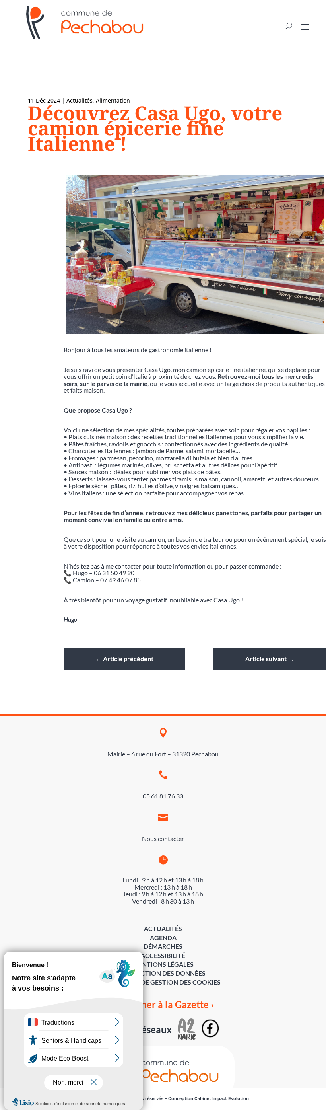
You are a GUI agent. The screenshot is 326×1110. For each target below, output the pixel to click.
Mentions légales (163, 964)
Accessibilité (163, 955)
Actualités (79, 100)
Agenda (163, 937)
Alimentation (113, 100)
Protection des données (163, 973)
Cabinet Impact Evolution (221, 1098)
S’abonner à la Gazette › (163, 1004)
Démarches (163, 946)
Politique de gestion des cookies (163, 982)
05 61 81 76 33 (163, 796)
